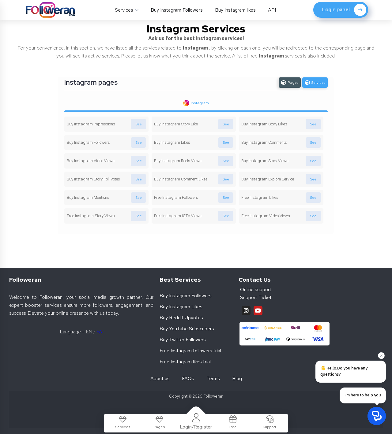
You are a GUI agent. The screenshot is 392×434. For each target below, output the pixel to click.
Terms (213, 378)
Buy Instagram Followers (177, 10)
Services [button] (124, 10)
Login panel (336, 9)
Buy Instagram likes (235, 10)
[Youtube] (258, 310)
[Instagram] (246, 310)
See (138, 124)
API (272, 10)
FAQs (188, 378)
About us (160, 378)
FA (99, 331)
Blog (237, 378)
